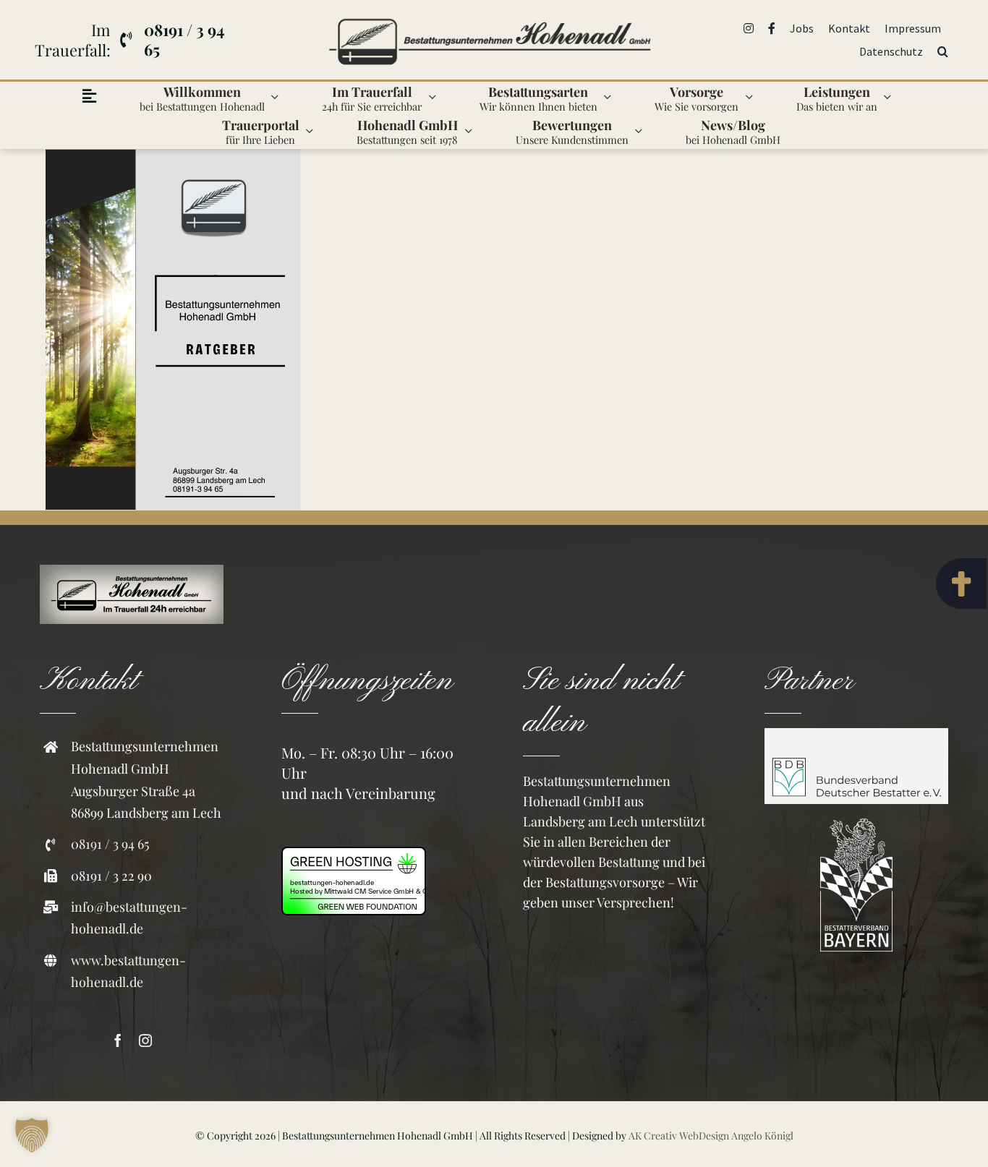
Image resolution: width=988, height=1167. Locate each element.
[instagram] (145, 1040)
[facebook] (117, 1040)
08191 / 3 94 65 (110, 843)
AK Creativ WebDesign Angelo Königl (711, 1135)
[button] (942, 51)
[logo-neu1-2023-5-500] (489, 16)
